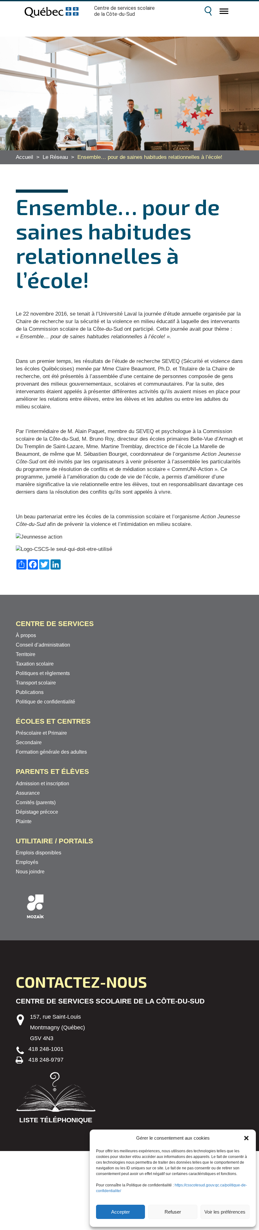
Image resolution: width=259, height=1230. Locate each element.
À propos (26, 635)
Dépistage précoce (37, 812)
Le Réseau (55, 157)
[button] (246, 1138)
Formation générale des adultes (51, 752)
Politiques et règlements (43, 673)
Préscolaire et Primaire (41, 733)
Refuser (173, 1212)
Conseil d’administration (43, 645)
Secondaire (29, 742)
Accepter (120, 1212)
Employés (27, 862)
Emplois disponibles (38, 852)
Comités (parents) (36, 802)
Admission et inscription (42, 783)
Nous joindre (30, 871)
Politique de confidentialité (45, 701)
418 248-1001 (45, 1049)
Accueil (24, 157)
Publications (30, 692)
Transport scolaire (36, 682)
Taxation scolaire (35, 663)
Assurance (28, 793)
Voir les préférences (224, 1212)
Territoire (25, 654)
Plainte (24, 821)
